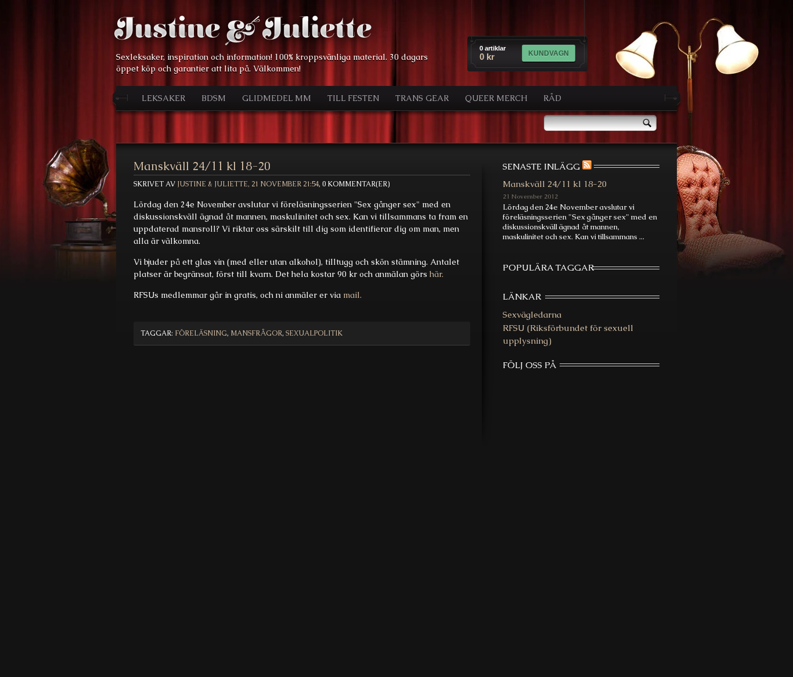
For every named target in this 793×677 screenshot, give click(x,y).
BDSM (213, 98)
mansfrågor (256, 333)
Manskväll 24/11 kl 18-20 (202, 166)
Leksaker (163, 98)
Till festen (353, 98)
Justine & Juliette (242, 30)
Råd (552, 98)
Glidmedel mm (276, 98)
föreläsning (201, 333)
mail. (352, 295)
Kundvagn (548, 53)
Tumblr (620, 387)
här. (437, 274)
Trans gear (422, 98)
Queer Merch (496, 98)
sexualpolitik (314, 333)
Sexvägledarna (532, 314)
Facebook (542, 387)
